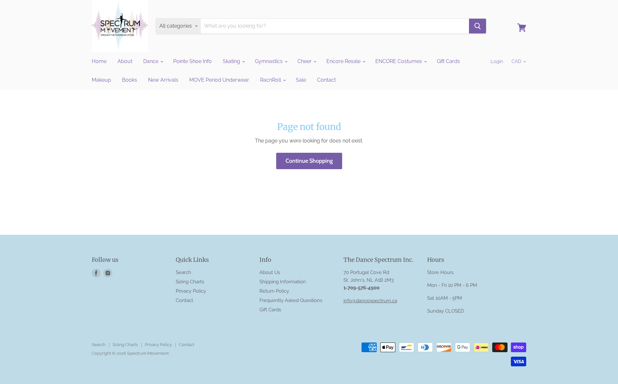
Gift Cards (448, 61)
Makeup (101, 80)
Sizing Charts (190, 282)
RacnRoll (271, 80)
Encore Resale (344, 61)
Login (497, 61)
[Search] (477, 26)
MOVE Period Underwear (219, 80)
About (124, 61)
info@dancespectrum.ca (370, 301)
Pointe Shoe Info (192, 61)
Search (183, 272)
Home (99, 61)
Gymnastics (269, 61)
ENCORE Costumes (399, 61)
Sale (301, 80)
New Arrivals (163, 80)
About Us (269, 272)
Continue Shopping (309, 160)
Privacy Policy (191, 291)
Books (129, 80)
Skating (232, 61)
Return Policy (274, 291)
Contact (326, 80)
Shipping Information (282, 282)
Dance (151, 61)
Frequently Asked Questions (290, 300)
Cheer (305, 61)
